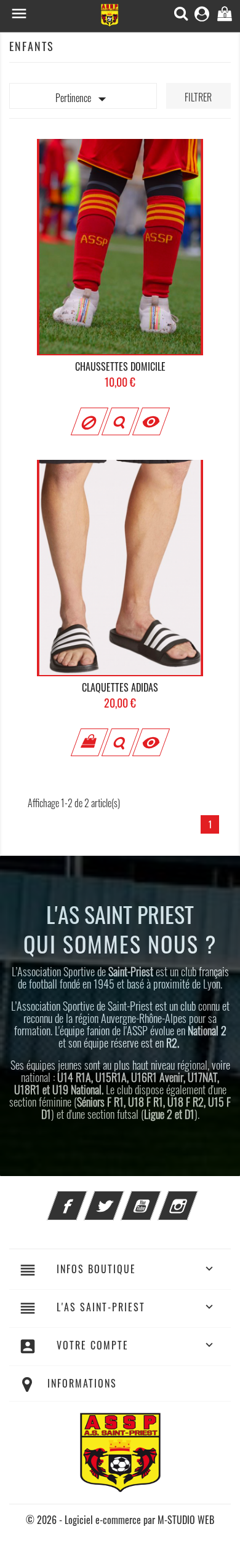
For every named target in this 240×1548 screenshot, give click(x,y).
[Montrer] (119, 421)
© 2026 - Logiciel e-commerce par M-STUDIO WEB (120, 1519)
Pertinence (83, 99)
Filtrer (198, 97)
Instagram (194, 1198)
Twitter (120, 1198)
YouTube (157, 1198)
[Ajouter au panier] (89, 742)
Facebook (83, 1198)
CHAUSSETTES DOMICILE (120, 366)
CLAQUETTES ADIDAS (120, 687)
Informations (82, 1383)
